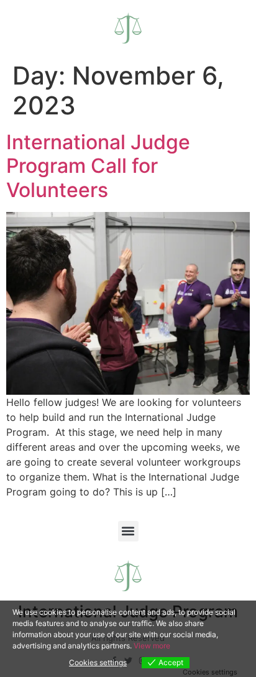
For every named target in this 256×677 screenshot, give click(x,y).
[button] (128, 531)
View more (152, 645)
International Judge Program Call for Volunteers (98, 166)
